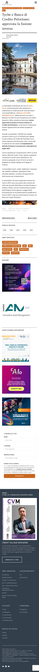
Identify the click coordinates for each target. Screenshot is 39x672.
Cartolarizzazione (10, 242)
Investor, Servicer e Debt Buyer (9, 596)
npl (19, 210)
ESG (24, 246)
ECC (21, 575)
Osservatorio (23, 577)
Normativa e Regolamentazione (8, 589)
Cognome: (7, 446)
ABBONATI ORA (12, 560)
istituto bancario (9, 210)
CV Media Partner (7, 620)
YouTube (4, 638)
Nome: (6, 437)
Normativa (24, 249)
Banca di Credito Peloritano (19, 208)
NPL (15, 249)
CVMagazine (23, 609)
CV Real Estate (6, 615)
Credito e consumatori (11, 246)
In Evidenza (5, 575)
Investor (15, 253)
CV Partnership (6, 618)
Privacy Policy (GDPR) (11, 463)
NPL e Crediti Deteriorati (9, 583)
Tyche (25, 210)
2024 (18, 230)
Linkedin (4, 635)
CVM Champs (24, 612)
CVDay (4, 609)
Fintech (6, 253)
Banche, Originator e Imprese (12, 8)
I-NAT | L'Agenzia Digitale (22, 661)
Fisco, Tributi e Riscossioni (10, 586)
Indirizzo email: (9, 455)
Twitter (4, 633)
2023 (24, 230)
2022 (31, 230)
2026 (4, 230)
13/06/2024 (5, 38)
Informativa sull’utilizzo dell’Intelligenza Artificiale (15, 658)
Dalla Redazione (28, 8)
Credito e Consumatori (9, 580)
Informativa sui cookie (15, 660)
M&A (4, 10)
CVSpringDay (6, 612)
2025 (11, 230)
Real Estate (7, 249)
